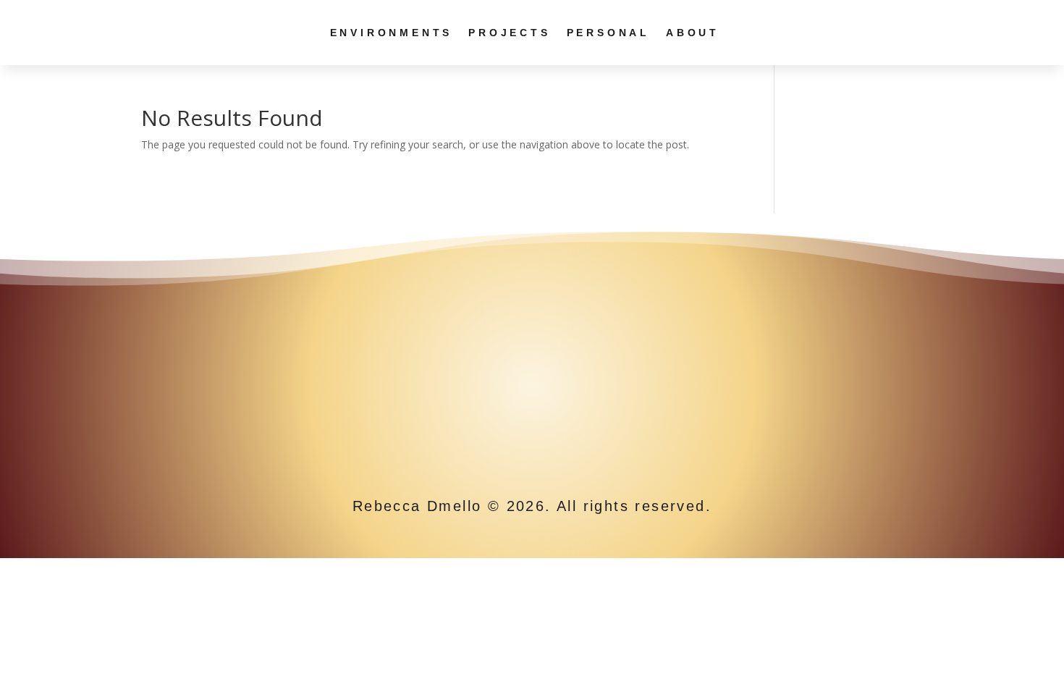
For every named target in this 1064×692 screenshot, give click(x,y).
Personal (608, 32)
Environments (391, 32)
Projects (509, 32)
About (692, 32)
